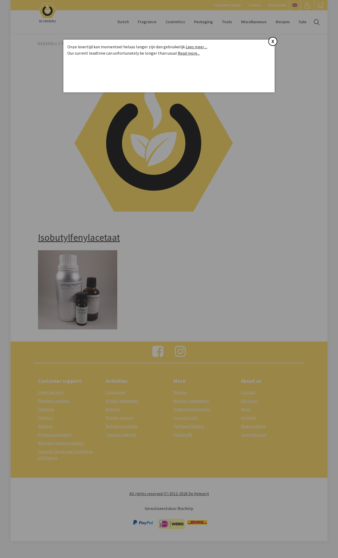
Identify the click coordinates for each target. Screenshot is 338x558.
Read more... (189, 53)
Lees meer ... (196, 46)
